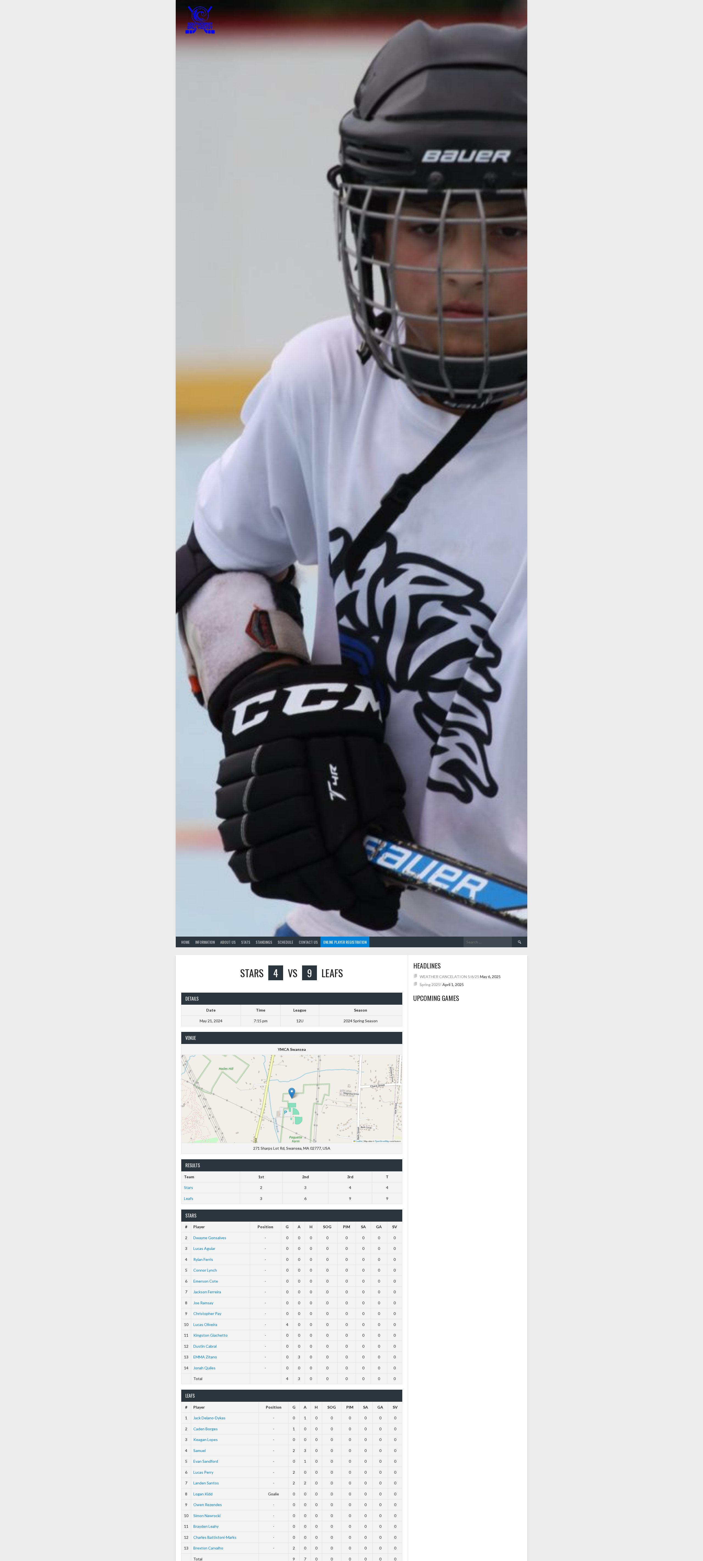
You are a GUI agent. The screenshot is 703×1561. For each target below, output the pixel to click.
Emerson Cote (205, 1281)
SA (363, 1226)
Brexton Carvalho (208, 1548)
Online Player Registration (345, 942)
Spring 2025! (431, 984)
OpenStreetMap (382, 1141)
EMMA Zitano (205, 1357)
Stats (245, 942)
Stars (188, 1187)
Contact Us (308, 942)
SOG (327, 1226)
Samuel (199, 1450)
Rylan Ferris (203, 1259)
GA (379, 1226)
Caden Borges (205, 1428)
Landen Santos (206, 1483)
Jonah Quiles (204, 1367)
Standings (264, 942)
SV (394, 1226)
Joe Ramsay (203, 1302)
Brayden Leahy (206, 1526)
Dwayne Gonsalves (209, 1237)
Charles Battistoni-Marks (214, 1537)
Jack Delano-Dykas (209, 1417)
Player (199, 1226)
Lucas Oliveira (205, 1324)
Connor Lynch (205, 1270)
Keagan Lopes (205, 1439)
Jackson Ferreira (207, 1291)
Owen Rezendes (207, 1504)
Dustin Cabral (205, 1346)
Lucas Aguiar (204, 1248)
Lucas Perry (203, 1472)
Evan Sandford (205, 1461)
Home (185, 942)
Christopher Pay (207, 1313)
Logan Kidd (203, 1494)
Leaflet (359, 1141)
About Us (228, 942)
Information (205, 942)
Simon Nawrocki (207, 1515)
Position (265, 1226)
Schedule (285, 942)
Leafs (188, 1198)
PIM (346, 1226)
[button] (291, 1093)
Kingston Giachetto (210, 1335)
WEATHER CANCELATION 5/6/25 (449, 976)
